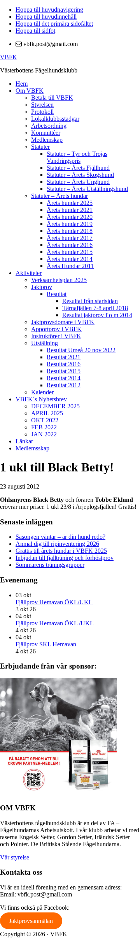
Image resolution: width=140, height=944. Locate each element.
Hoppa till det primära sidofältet (54, 23)
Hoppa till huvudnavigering (49, 9)
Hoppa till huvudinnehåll (46, 16)
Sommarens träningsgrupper (50, 564)
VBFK (8, 57)
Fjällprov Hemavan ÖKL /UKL (55, 623)
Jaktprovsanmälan (31, 921)
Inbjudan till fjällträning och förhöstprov (65, 557)
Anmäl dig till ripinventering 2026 (57, 543)
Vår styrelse (14, 857)
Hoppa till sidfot (35, 30)
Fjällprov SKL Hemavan (46, 644)
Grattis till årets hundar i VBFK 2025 (61, 550)
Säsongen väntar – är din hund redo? (60, 536)
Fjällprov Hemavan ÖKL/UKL (54, 602)
